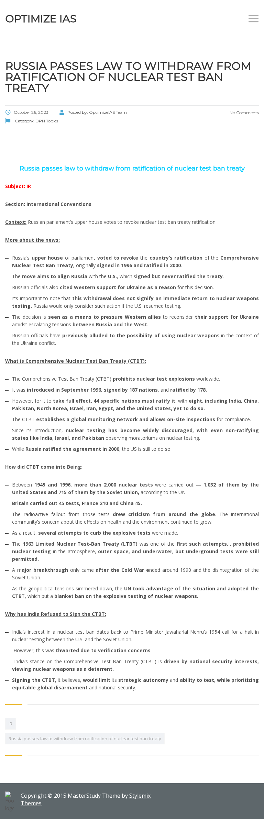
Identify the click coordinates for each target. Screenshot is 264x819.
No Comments (244, 112)
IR (10, 724)
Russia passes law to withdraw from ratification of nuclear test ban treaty (85, 738)
